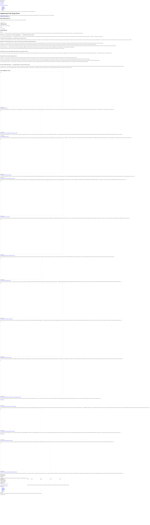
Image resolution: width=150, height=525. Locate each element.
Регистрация (6, 5)
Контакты (3, 8)
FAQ (2, 9)
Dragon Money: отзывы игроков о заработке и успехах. (7, 255)
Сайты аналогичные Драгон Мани (5, 216)
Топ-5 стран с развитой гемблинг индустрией (6, 440)
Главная (3, 6)
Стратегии (3, 7)
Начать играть (2, 5)
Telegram (3, 491)
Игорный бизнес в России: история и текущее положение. (8, 406)
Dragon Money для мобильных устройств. (5, 357)
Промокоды (3, 489)
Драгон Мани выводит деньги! (4, 136)
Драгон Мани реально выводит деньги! (5, 280)
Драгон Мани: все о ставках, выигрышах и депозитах (7, 178)
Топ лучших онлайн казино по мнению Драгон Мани (7, 431)
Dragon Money (6, 485)
